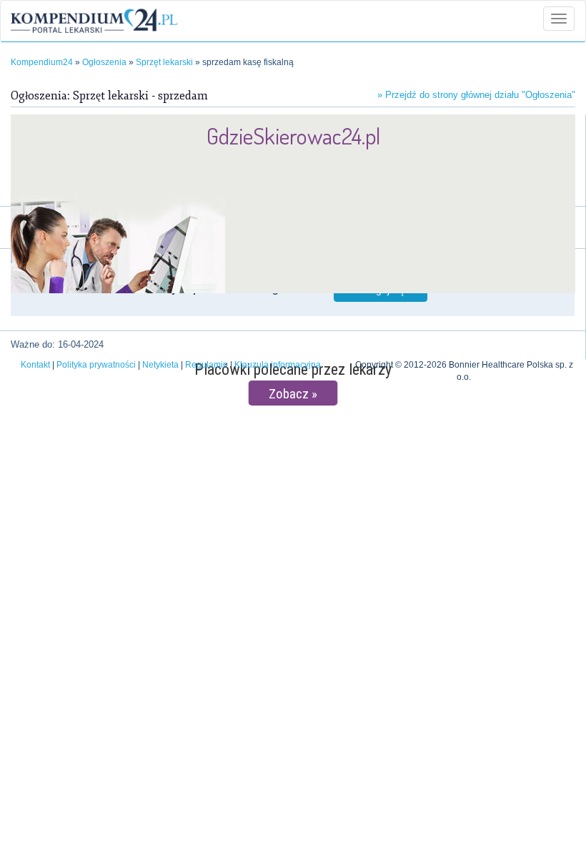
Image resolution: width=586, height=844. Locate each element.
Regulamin (206, 365)
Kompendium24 (42, 62)
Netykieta (160, 365)
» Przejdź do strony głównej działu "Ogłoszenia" (476, 94)
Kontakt (35, 365)
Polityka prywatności (96, 365)
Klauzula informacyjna (277, 365)
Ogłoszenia (104, 62)
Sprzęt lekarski (164, 62)
